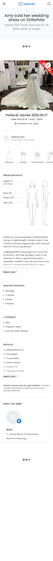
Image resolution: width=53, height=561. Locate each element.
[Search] (49, 4)
